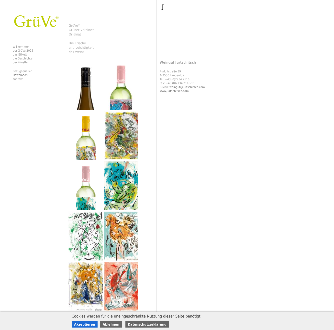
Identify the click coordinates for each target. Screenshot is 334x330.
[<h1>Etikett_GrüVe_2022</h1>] (121, 210)
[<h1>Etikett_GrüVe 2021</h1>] (86, 260)
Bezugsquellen (23, 71)
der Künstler (21, 62)
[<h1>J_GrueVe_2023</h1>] (86, 160)
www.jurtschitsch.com (174, 91)
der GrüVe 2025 (23, 50)
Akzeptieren (84, 324)
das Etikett (20, 54)
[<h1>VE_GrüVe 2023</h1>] (121, 160)
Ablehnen (111, 324)
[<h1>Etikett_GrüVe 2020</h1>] (121, 260)
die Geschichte (23, 58)
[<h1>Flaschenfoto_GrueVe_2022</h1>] (86, 210)
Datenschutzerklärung (147, 324)
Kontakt (18, 79)
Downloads (20, 75)
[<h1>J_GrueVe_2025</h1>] (86, 110)
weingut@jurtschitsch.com (187, 87)
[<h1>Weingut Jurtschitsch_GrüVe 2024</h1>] (121, 110)
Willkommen (21, 46)
